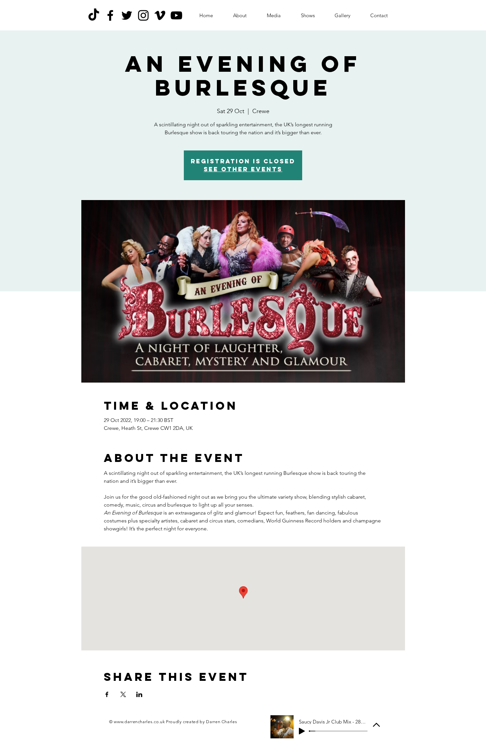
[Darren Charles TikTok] (94, 15)
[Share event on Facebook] (107, 694)
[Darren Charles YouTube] (176, 15)
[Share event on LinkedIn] (139, 694)
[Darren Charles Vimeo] (160, 15)
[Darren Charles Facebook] (110, 15)
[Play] (302, 731)
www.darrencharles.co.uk (139, 721)
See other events (243, 169)
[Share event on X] (123, 694)
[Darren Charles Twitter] (127, 15)
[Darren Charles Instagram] (143, 15)
